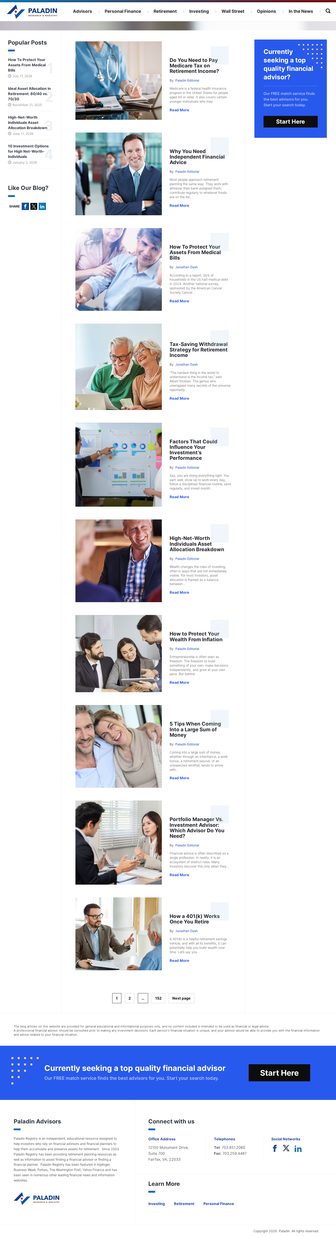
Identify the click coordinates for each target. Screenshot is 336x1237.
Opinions (266, 11)
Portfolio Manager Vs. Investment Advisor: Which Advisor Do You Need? (197, 827)
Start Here (290, 121)
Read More (179, 110)
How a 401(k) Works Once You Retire (195, 919)
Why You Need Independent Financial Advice (197, 156)
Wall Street (232, 11)
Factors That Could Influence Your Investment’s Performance (193, 450)
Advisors (82, 11)
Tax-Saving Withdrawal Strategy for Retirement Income (199, 349)
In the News (301, 11)
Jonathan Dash (186, 267)
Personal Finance (123, 11)
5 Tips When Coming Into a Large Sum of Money (195, 729)
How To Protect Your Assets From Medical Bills (195, 252)
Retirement (165, 11)
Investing (199, 11)
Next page (181, 998)
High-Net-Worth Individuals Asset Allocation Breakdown (197, 543)
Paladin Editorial (187, 80)
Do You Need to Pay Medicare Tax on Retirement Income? (194, 65)
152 (158, 998)
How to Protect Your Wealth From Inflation (196, 636)
